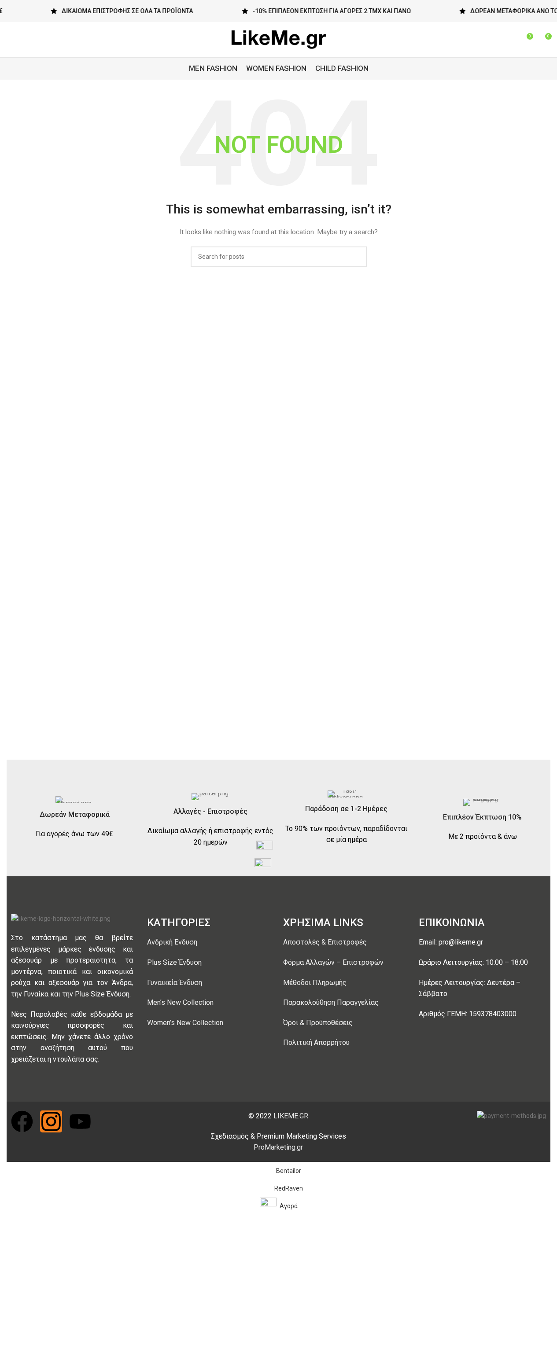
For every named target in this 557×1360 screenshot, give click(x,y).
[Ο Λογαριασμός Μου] (494, 39)
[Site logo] (278, 39)
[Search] (510, 39)
